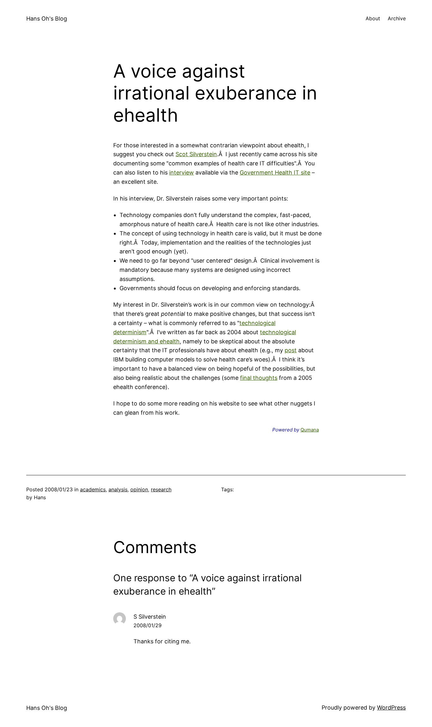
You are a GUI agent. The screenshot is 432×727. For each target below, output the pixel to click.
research (161, 489)
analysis (117, 489)
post (291, 350)
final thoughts (258, 377)
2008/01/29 (147, 625)
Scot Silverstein (196, 154)
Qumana (309, 430)
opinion (139, 489)
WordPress (391, 707)
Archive (397, 18)
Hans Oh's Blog (46, 18)
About (373, 18)
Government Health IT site (275, 172)
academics (93, 489)
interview (181, 172)
